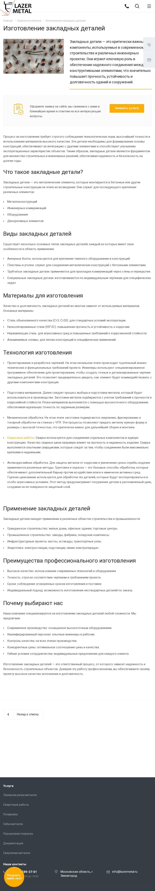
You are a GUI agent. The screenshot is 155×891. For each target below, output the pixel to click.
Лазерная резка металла (20, 795)
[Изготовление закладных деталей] (33, 41)
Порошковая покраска (18, 833)
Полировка (10, 814)
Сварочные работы (20, 438)
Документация (13, 843)
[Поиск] (137, 6)
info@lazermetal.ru (124, 871)
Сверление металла (16, 853)
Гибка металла (13, 824)
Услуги (8, 786)
